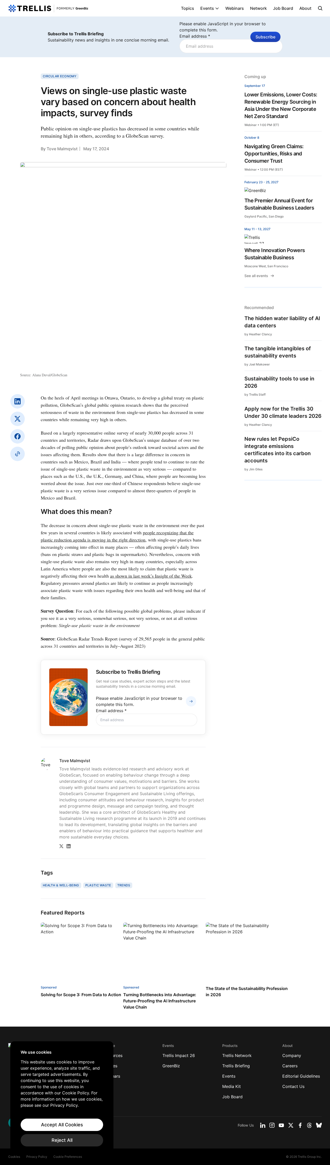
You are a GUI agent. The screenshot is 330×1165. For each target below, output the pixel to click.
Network (258, 8)
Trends (123, 885)
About (305, 8)
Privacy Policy (36, 1157)
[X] (17, 419)
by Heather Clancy (258, 334)
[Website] (17, 454)
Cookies (14, 1157)
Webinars (234, 8)
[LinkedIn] (17, 401)
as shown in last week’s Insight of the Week (151, 576)
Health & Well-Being (61, 885)
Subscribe (265, 36)
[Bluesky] (319, 1125)
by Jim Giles (253, 469)
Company (291, 1055)
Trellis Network (237, 1055)
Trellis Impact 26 (178, 1055)
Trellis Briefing (236, 1065)
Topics (187, 8)
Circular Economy (60, 76)
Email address (194, 36)
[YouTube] (281, 1125)
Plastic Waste (98, 885)
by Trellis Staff (255, 394)
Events (207, 8)
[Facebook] (17, 436)
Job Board (283, 8)
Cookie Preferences (67, 1157)
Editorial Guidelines (301, 1076)
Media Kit (231, 1086)
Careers (290, 1065)
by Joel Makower (257, 364)
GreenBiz (171, 1065)
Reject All (62, 1140)
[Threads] (309, 1125)
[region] (61, 1098)
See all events (256, 275)
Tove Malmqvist (62, 148)
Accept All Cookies (62, 1124)
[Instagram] (272, 1125)
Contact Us (293, 1086)
